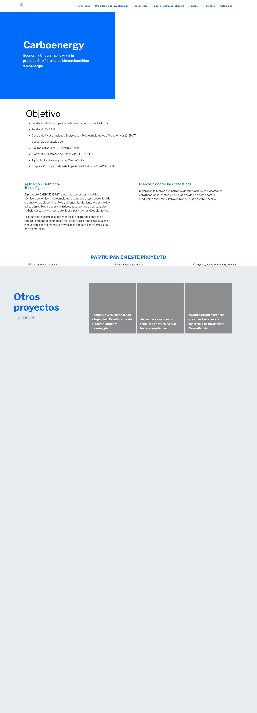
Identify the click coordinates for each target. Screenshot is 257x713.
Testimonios (140, 6)
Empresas (84, 6)
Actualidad (226, 6)
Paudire (193, 6)
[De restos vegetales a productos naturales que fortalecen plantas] (160, 308)
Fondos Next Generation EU (168, 6)
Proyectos (209, 6)
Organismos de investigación (111, 6)
